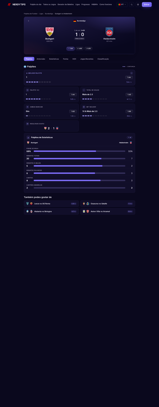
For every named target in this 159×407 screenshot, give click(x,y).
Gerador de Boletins (66, 4)
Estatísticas (54, 59)
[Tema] (138, 4)
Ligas (77, 4)
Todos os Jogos (49, 4)
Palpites (29, 59)
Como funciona (106, 4)
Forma (65, 59)
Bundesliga (49, 14)
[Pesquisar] (131, 4)
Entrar (146, 4)
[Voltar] (28, 21)
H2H (74, 59)
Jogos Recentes (86, 59)
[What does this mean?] (131, 73)
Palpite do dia (35, 4)
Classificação (103, 59)
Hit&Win (95, 4)
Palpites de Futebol (30, 14)
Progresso (85, 4)
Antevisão (41, 59)
